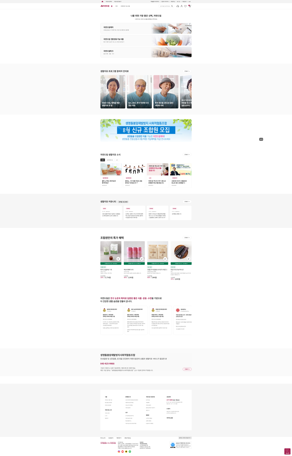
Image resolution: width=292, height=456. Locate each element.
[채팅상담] (287, 451)
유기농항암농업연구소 (129, 415)
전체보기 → (187, 71)
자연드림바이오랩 (128, 418)
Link (189, 1)
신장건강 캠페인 (149, 418)
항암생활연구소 (128, 421)
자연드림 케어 (109, 1)
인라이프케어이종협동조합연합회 (131, 400)
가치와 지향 (107, 413)
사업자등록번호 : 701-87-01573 (131, 443)
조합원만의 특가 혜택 (112, 238)
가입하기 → (187, 369)
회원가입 (173, 1)
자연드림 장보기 (117, 1)
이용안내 (184, 1)
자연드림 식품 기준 (108, 400)
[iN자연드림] (102, 1)
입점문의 (110, 438)
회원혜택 (147, 402)
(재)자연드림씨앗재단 (129, 402)
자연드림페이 (148, 405)
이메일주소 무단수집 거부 (145, 446)
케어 (116, 6)
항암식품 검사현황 (108, 402)
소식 (117, 160)
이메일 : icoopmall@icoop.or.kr (125, 448)
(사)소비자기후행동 (129, 405)
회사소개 (102, 438)
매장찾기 (106, 418)
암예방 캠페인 (148, 421)
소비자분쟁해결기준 (144, 445)
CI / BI (106, 415)
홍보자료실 (128, 438)
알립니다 (147, 410)
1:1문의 (168, 409)
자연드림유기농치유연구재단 (130, 423)
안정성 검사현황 (108, 405)
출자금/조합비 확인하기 (150, 407)
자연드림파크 (127, 407)
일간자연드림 (110, 160)
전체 (103, 160)
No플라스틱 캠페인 (149, 423)
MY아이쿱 (148, 400)
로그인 (178, 1)
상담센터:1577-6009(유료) (145, 448)
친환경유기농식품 (125, 6)
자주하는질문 (170, 418)
